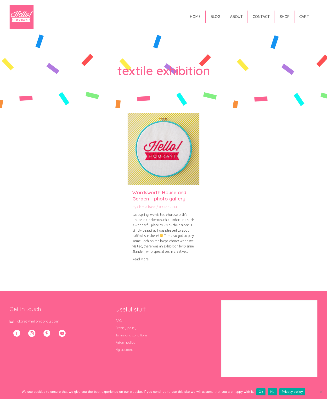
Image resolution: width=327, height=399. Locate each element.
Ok (261, 391)
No (272, 391)
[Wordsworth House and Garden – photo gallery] (163, 148)
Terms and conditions (131, 335)
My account (124, 349)
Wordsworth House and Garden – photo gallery (159, 195)
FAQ (118, 320)
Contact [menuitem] (261, 16)
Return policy (125, 342)
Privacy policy (125, 328)
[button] (17, 333)
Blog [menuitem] (215, 16)
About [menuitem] (236, 16)
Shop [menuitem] (284, 16)
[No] (321, 391)
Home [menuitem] (195, 16)
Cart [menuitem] (304, 16)
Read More (140, 259)
